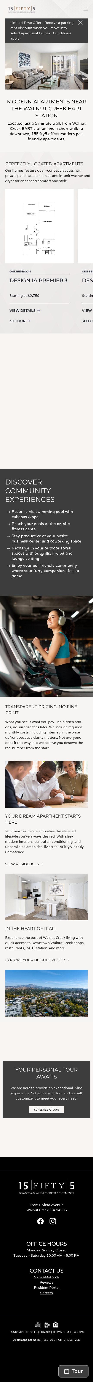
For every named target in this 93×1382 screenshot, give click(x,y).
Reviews (46, 1282)
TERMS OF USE (62, 1332)
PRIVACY (45, 1332)
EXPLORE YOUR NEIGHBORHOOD (35, 960)
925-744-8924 (46, 1277)
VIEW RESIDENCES (22, 864)
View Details (22, 311)
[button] (85, 9)
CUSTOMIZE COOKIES (23, 1332)
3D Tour (18, 321)
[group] (39, 257)
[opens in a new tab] (40, 1223)
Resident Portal (46, 1287)
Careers (46, 1293)
